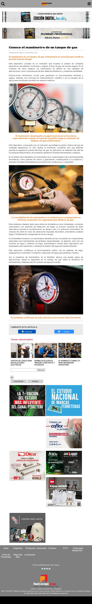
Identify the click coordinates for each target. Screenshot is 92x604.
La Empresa (29, 555)
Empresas (17, 548)
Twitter (65, 332)
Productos (30, 548)
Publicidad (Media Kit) (77, 549)
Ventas (35, 381)
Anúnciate (41, 548)
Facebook (28, 332)
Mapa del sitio (17, 556)
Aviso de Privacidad (6, 556)
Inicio (5, 548)
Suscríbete (18, 381)
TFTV (65, 548)
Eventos (52, 548)
